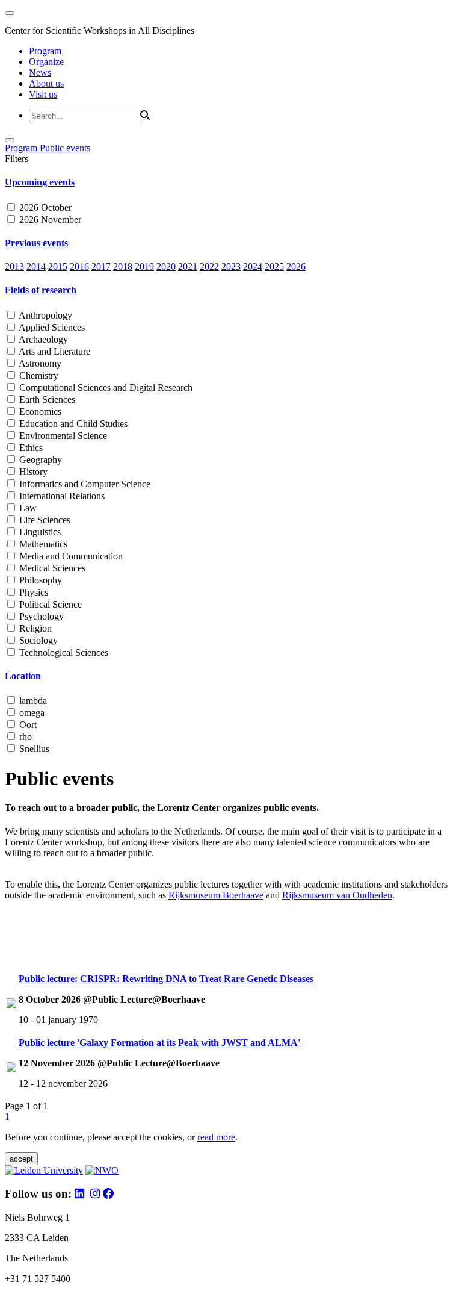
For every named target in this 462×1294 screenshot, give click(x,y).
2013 (14, 266)
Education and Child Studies (72, 423)
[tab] (231, 182)
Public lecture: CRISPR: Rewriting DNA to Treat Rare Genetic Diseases (166, 979)
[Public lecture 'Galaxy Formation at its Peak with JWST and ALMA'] (11, 1068)
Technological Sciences (62, 652)
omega (31, 713)
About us (46, 83)
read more (216, 1137)
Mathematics (42, 544)
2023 (231, 266)
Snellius (33, 749)
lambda (32, 700)
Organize (46, 62)
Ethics (30, 448)
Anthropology (44, 315)
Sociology (37, 640)
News (40, 72)
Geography (39, 460)
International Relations (61, 496)
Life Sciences (43, 520)
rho (24, 737)
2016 (79, 266)
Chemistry (37, 375)
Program (45, 51)
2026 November (49, 219)
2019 (144, 266)
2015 (57, 266)
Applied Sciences (51, 327)
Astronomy (39, 363)
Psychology (40, 616)
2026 (296, 266)
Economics (39, 411)
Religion (34, 628)
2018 (122, 266)
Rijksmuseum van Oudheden (337, 895)
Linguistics (39, 532)
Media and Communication (70, 556)
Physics (32, 592)
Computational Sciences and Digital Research (104, 387)
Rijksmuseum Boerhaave (215, 895)
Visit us (43, 94)
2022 (209, 266)
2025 (274, 266)
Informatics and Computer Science (83, 484)
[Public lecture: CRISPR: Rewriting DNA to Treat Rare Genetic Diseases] (11, 1005)
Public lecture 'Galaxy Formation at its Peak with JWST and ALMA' (159, 1042)
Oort (27, 725)
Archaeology (42, 339)
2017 (101, 266)
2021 (187, 266)
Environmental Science (62, 436)
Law (27, 508)
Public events (65, 148)
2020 (166, 266)
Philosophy (39, 580)
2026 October (44, 207)
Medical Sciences (51, 568)
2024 (252, 266)
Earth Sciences (46, 399)
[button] (231, 182)
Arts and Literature (53, 351)
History (32, 472)
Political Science (49, 604)
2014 (36, 266)
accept (21, 1158)
